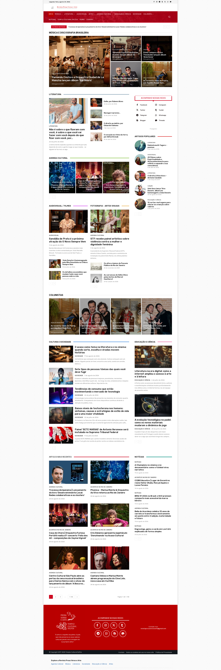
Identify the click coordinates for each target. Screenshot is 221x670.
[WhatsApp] (167, 1)
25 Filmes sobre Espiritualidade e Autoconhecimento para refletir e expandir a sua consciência (158, 161)
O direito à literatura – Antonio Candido (157, 177)
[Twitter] (137, 110)
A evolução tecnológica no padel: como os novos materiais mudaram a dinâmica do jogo (153, 422)
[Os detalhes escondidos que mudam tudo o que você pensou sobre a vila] (55, 275)
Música (68, 664)
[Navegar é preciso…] (96, 114)
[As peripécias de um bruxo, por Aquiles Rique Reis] (126, 316)
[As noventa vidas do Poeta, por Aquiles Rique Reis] (157, 74)
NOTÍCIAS (138, 462)
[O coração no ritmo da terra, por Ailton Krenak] (96, 136)
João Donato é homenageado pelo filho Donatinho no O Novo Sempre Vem (75, 262)
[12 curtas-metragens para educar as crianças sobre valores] (140, 204)
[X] (165, 1)
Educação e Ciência (99, 664)
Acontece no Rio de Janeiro (62, 182)
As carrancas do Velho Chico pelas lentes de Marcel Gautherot (116, 277)
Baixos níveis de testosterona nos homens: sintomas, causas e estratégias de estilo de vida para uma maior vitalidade (102, 411)
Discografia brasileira (60, 73)
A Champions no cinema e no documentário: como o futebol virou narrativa (152, 467)
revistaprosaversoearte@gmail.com (153, 628)
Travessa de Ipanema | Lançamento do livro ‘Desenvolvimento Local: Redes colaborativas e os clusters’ (107, 27)
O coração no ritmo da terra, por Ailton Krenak (116, 136)
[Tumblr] (162, 1)
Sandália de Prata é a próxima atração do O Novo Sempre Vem (67, 240)
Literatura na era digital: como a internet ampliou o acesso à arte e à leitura (153, 374)
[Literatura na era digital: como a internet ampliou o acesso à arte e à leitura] (153, 357)
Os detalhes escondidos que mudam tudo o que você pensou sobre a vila (74, 274)
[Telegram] (159, 1)
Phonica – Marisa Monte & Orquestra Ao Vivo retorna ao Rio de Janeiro (62, 187)
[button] (169, 17)
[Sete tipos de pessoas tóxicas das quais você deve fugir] (61, 376)
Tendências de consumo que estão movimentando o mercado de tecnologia (97, 390)
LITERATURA (53, 126)
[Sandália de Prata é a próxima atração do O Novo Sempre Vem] (68, 221)
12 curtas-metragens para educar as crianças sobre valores (159, 204)
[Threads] (170, 1)
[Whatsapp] (156, 115)
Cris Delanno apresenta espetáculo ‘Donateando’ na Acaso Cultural (116, 187)
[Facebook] (154, 1)
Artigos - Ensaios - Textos (91, 322)
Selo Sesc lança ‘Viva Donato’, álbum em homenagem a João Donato (159, 191)
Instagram (162, 105)
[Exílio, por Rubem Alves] (96, 102)
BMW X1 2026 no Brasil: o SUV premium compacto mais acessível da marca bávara (153, 498)
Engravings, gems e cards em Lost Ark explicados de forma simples (153, 530)
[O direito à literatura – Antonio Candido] (140, 176)
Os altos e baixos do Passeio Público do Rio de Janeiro (116, 264)
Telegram (143, 115)
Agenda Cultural (57, 664)
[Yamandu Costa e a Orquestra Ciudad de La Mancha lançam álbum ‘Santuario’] (79, 61)
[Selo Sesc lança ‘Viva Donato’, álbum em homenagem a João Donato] (140, 190)
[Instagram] (156, 1)
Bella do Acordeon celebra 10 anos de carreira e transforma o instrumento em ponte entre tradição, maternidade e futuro (153, 514)
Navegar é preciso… (112, 113)
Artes (111, 664)
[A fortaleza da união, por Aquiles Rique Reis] (157, 316)
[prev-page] (50, 197)
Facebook (143, 105)
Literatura (76, 664)
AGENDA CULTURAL (97, 235)
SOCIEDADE (79, 356)
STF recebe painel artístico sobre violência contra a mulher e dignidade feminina (109, 241)
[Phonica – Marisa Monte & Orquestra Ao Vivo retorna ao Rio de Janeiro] (62, 177)
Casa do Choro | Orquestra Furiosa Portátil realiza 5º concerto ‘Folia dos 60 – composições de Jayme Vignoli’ (89, 185)
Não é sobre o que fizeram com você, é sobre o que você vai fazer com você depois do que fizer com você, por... (67, 134)
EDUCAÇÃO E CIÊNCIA (154, 200)
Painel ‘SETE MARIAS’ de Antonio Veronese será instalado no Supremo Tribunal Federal (101, 431)
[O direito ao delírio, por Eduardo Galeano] (96, 125)
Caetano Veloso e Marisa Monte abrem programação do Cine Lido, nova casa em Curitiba (107, 578)
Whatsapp (162, 115)
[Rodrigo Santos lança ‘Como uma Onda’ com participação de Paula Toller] (126, 74)
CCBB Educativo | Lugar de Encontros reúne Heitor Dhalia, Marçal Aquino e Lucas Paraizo (152, 482)
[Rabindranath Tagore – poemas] (140, 145)
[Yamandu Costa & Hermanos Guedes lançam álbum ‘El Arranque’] (126, 48)
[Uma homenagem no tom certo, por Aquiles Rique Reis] (95, 316)
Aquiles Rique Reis (149, 78)
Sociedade (86, 664)
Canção (145, 49)
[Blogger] (137, 120)
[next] (168, 26)
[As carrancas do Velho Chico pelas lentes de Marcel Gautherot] (96, 278)
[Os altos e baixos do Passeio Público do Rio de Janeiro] (96, 266)
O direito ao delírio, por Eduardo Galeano (113, 124)
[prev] (164, 26)
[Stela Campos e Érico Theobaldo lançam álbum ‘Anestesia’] (157, 48)
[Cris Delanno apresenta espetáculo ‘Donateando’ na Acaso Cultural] (116, 177)
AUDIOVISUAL (54, 235)
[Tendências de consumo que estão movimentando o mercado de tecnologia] (61, 395)
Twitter (142, 110)
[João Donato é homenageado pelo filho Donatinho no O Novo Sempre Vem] (55, 263)
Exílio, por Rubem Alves (113, 101)
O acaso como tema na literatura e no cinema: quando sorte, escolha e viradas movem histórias (100, 350)
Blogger (143, 120)
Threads (162, 120)
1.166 (71, 597)
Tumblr (161, 110)
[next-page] (54, 197)
